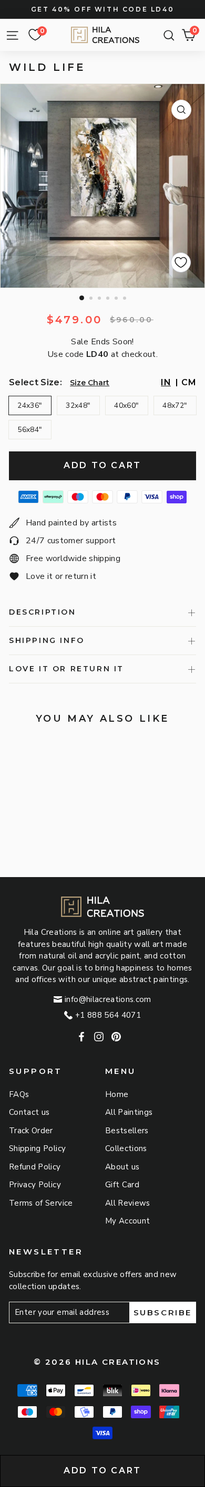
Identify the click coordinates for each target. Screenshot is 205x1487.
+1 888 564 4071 (108, 1015)
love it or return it (66, 668)
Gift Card (122, 1184)
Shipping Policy (37, 1148)
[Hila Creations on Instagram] (99, 1037)
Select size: (35, 382)
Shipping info (47, 640)
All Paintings (129, 1112)
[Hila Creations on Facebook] (81, 1037)
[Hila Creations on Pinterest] (116, 1037)
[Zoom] (181, 110)
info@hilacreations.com (108, 999)
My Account (127, 1221)
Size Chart (89, 382)
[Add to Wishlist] (181, 262)
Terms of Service (41, 1203)
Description (42, 612)
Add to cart (102, 1470)
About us (122, 1167)
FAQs (19, 1094)
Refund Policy (35, 1167)
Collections (126, 1148)
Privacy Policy (35, 1184)
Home (116, 1094)
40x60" (126, 405)
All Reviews (127, 1203)
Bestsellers (127, 1130)
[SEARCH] (166, 35)
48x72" (174, 405)
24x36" (29, 405)
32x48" (78, 405)
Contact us (29, 1112)
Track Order (31, 1130)
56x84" (29, 430)
